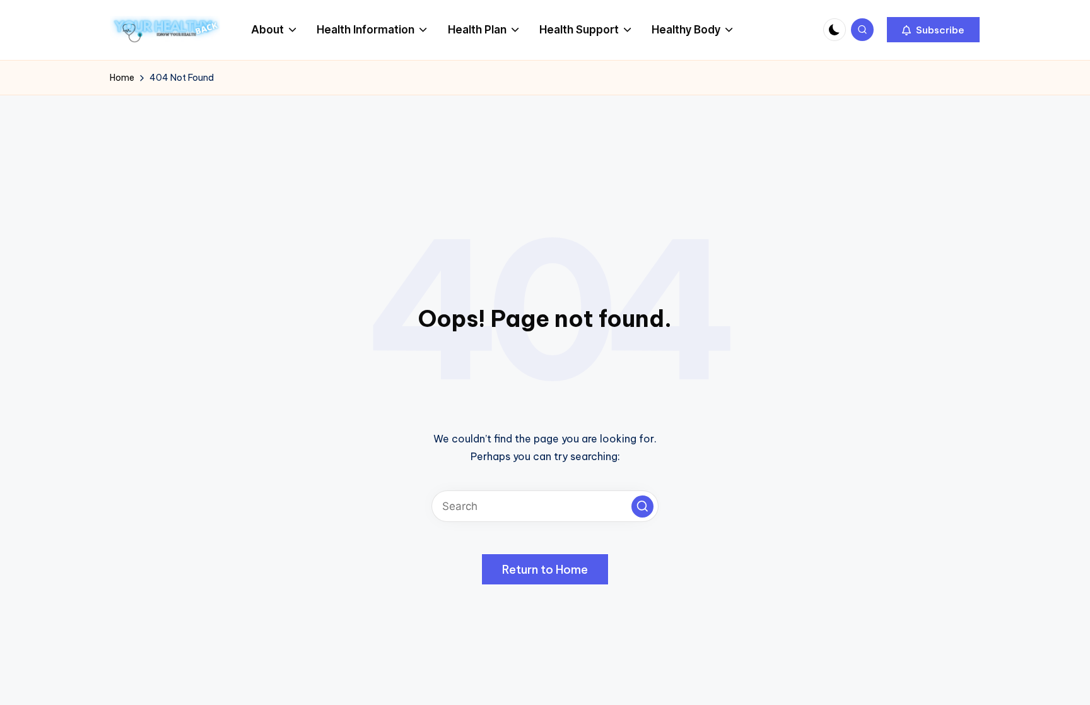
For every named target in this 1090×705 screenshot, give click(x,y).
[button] (933, 29)
